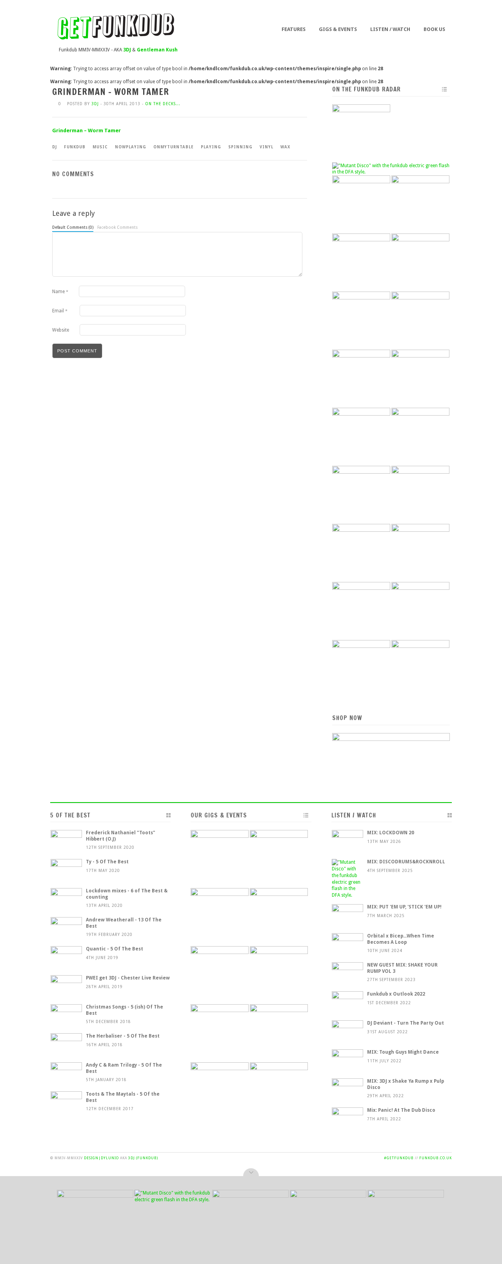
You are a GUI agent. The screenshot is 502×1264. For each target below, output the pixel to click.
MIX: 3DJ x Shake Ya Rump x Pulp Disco (405, 1084)
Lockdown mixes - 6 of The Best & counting (126, 894)
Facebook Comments (117, 227)
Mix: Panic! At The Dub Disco (401, 1110)
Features (294, 29)
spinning (240, 147)
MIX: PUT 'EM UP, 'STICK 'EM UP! (404, 907)
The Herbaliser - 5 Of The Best (123, 1036)
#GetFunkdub (399, 1158)
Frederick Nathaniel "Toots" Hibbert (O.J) (120, 836)
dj (54, 147)
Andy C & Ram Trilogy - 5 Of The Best (124, 1068)
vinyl (266, 147)
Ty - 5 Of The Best (107, 862)
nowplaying (130, 147)
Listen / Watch (390, 29)
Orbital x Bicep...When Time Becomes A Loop (400, 939)
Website (60, 330)
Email (59, 311)
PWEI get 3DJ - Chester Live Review (128, 978)
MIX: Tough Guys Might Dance (403, 1052)
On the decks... (162, 104)
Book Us (434, 29)
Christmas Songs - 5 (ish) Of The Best (124, 1010)
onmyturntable (173, 147)
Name (60, 291)
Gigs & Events (338, 29)
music (100, 147)
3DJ (95, 104)
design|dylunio (101, 1158)
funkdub (74, 147)
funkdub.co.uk (435, 1158)
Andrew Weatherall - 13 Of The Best (124, 923)
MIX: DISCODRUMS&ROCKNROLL (406, 862)
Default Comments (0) (72, 227)
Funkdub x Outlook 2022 (396, 994)
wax (285, 147)
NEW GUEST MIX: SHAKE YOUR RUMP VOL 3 (402, 968)
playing (211, 147)
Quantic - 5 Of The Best (114, 949)
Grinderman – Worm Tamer (86, 130)
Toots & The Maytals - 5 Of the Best (123, 1097)
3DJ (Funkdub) (143, 1158)
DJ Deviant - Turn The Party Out (405, 1023)
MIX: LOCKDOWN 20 (390, 832)
